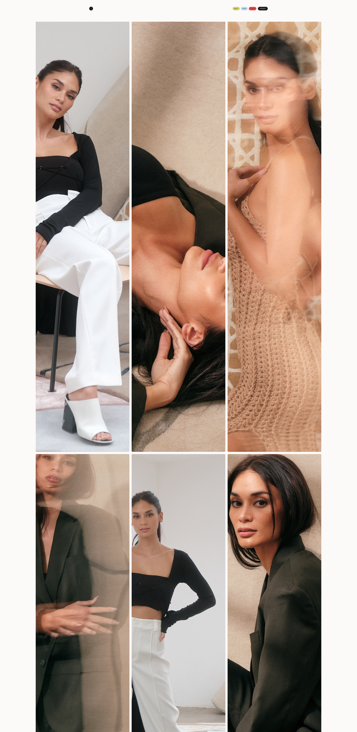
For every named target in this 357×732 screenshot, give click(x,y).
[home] (91, 8)
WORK (244, 8)
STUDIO (252, 8)
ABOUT (236, 8)
